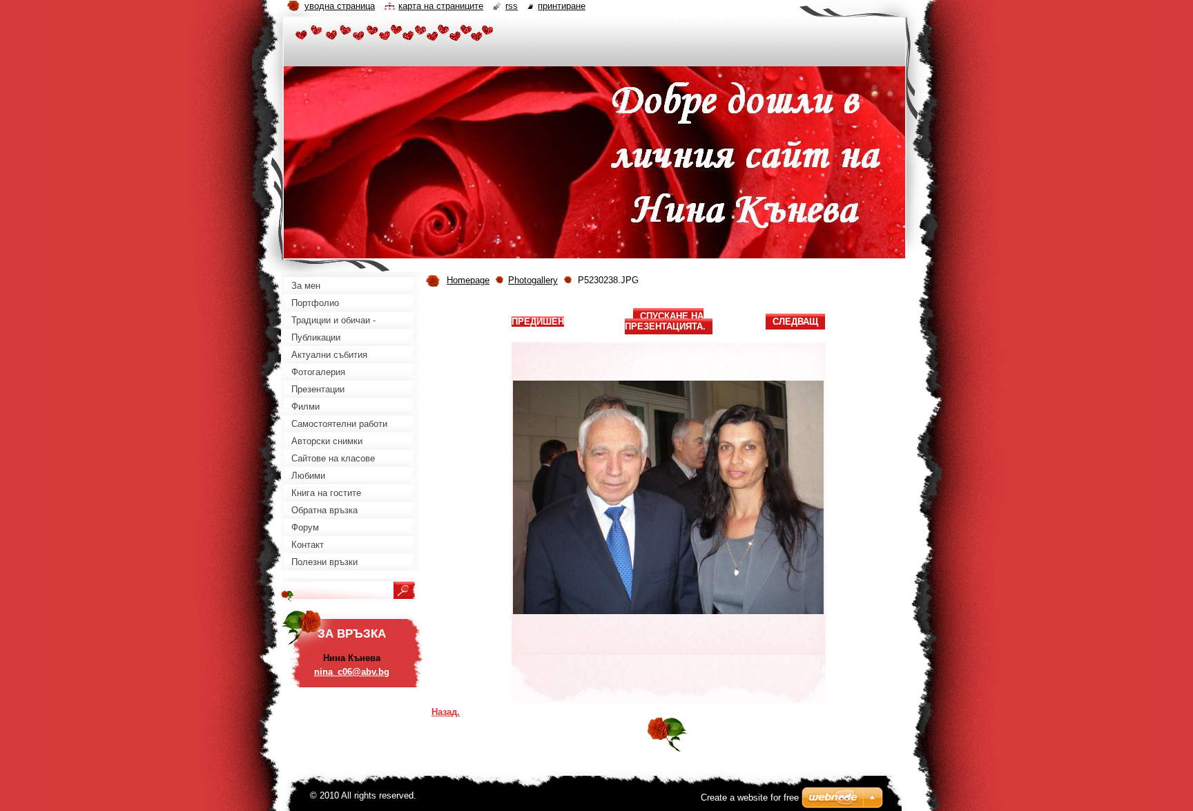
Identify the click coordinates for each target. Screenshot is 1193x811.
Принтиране (561, 6)
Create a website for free (750, 797)
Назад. (445, 712)
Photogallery (533, 280)
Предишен (538, 321)
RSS (511, 6)
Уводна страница (339, 6)
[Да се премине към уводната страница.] (394, 35)
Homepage (468, 280)
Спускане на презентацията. (665, 321)
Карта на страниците (440, 6)
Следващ (795, 321)
